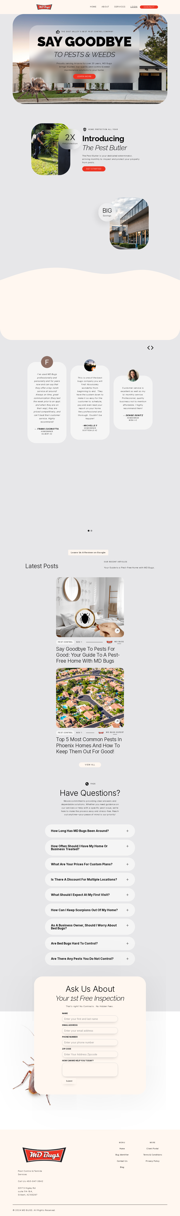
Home (93, 6)
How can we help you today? (78, 1061)
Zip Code (66, 1049)
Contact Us (122, 1161)
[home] (44, 7)
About (105, 6)
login (133, 6)
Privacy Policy (153, 1161)
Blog (122, 1167)
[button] (148, 347)
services (120, 6)
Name (65, 1013)
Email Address (70, 1025)
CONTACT (149, 7)
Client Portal (152, 1149)
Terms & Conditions (152, 1155)
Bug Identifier (122, 1155)
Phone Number (70, 1037)
